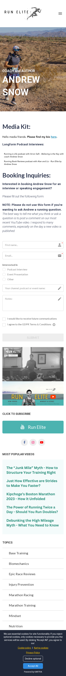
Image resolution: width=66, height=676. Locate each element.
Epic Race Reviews (22, 574)
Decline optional (33, 658)
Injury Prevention (21, 584)
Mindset (15, 616)
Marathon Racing (21, 595)
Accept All (33, 666)
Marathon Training (22, 605)
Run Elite (37, 427)
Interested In (10, 264)
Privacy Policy (33, 652)
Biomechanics (19, 563)
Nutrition (16, 626)
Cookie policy (24, 648)
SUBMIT (33, 337)
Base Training (18, 553)
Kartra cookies (41, 648)
